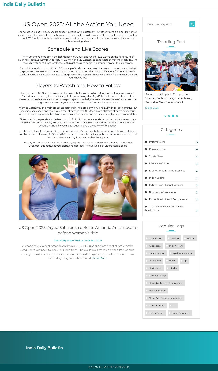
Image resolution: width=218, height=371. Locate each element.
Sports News (156, 156)
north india (155, 268)
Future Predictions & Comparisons (168, 199)
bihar (172, 260)
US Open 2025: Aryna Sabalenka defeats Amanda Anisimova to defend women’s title (78, 230)
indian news (176, 246)
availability (155, 246)
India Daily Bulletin (23, 4)
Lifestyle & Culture (159, 163)
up (185, 260)
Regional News (157, 149)
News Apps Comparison (162, 192)
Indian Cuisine (157, 177)
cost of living (156, 305)
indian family (156, 313)
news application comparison (166, 283)
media (173, 268)
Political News (157, 142)
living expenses (181, 313)
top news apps (157, 290)
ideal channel (156, 253)
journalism (155, 260)
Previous (140, 81)
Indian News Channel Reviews (166, 185)
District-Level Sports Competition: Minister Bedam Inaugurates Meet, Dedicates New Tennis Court (168, 98)
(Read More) (99, 258)
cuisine (175, 238)
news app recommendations (165, 298)
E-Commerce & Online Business (167, 170)
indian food (155, 238)
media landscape (183, 253)
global (190, 238)
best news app (157, 275)
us (174, 305)
